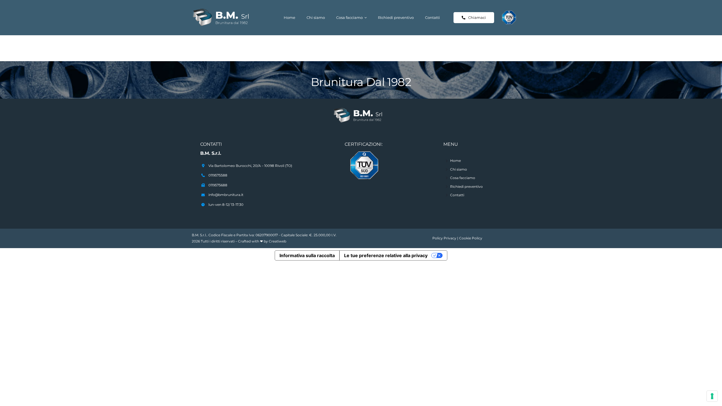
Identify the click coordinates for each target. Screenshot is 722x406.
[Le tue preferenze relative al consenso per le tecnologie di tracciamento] (712, 396)
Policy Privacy (444, 238)
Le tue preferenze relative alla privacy (386, 255)
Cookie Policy (470, 238)
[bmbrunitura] (224, 10)
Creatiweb (277, 241)
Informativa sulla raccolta (307, 255)
